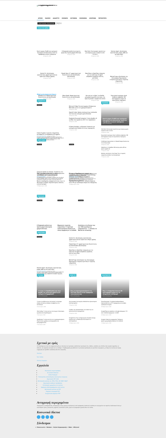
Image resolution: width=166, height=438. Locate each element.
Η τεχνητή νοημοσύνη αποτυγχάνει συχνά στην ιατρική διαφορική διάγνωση (83, 174)
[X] (47, 417)
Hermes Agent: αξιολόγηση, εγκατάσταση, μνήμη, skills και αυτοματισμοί (119, 52)
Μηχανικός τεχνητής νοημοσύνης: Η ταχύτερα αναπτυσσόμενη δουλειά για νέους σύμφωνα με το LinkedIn (66, 227)
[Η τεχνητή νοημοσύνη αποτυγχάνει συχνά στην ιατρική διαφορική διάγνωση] (83, 153)
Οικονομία (39, 200)
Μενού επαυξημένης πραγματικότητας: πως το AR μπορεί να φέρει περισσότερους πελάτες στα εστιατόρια (51, 182)
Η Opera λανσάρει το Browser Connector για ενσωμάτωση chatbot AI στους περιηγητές (82, 127)
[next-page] (41, 189)
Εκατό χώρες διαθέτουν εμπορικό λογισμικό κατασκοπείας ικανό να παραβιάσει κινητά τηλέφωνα (47, 52)
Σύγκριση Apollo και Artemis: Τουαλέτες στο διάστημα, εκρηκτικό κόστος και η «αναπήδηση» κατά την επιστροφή (50, 173)
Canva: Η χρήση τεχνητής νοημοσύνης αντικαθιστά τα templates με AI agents (48, 133)
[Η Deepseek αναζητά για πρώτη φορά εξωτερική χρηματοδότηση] (71, 36)
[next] (60, 23)
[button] (39, 430)
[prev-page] (38, 189)
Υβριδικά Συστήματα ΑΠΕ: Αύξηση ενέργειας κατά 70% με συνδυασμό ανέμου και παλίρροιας (83, 181)
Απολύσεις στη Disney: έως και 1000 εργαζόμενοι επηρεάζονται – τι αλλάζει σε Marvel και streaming (87, 227)
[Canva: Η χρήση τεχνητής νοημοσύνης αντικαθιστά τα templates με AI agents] (51, 113)
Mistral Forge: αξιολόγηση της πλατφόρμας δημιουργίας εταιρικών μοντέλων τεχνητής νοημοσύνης (119, 79)
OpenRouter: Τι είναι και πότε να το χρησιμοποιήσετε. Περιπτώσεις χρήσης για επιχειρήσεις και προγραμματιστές (50, 321)
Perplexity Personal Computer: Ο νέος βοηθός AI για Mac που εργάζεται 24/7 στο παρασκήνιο (83, 119)
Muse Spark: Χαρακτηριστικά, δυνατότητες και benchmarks (71, 96)
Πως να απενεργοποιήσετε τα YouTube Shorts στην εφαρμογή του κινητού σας (81, 292)
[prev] (57, 23)
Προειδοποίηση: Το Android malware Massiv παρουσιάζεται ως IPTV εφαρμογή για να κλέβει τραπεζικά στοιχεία (113, 303)
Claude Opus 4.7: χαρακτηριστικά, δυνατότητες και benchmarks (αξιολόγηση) (71, 75)
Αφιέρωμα (39, 236)
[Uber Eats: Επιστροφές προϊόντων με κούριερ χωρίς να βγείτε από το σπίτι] (95, 36)
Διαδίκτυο (39, 105)
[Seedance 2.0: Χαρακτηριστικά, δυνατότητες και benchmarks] (47, 79)
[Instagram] (43, 417)
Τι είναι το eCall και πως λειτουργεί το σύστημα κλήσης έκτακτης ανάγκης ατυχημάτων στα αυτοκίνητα (49, 303)
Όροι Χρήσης (40, 357)
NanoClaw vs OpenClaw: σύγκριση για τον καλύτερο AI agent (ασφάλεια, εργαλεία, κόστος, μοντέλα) (95, 76)
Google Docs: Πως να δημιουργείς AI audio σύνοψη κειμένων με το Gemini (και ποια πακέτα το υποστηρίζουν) (82, 319)
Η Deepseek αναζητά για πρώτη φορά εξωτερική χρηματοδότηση (71, 52)
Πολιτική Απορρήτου (42, 360)
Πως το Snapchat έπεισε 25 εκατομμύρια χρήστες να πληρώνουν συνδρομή (112, 292)
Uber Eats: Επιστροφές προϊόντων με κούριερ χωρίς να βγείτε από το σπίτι (95, 52)
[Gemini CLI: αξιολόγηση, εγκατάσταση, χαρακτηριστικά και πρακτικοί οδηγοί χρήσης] (47, 57)
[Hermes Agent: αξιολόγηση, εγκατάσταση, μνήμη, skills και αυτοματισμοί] (119, 36)
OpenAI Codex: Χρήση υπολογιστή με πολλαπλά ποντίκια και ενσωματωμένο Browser (83, 113)
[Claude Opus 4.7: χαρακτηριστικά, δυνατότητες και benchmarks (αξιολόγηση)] (71, 57)
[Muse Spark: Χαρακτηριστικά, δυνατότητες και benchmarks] (71, 79)
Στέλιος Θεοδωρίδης (41, 136)
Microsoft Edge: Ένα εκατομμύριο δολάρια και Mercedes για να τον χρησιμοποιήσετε (82, 107)
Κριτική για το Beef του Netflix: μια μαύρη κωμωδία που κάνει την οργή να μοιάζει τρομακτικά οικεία (95, 97)
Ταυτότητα (39, 353)
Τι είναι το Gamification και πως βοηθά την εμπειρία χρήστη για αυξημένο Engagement (49, 292)
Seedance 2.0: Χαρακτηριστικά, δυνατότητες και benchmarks (47, 96)
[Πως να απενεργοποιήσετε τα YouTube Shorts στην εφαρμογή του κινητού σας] (83, 288)
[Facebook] (38, 417)
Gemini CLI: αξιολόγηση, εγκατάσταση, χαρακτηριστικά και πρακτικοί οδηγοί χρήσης (47, 75)
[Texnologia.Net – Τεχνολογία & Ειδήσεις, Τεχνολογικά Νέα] (50, 10)
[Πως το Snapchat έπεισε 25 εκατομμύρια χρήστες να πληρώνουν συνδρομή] (115, 288)
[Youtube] (52, 417)
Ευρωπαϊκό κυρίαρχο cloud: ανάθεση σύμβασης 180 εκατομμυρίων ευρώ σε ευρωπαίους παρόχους (119, 98)
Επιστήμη (39, 144)
